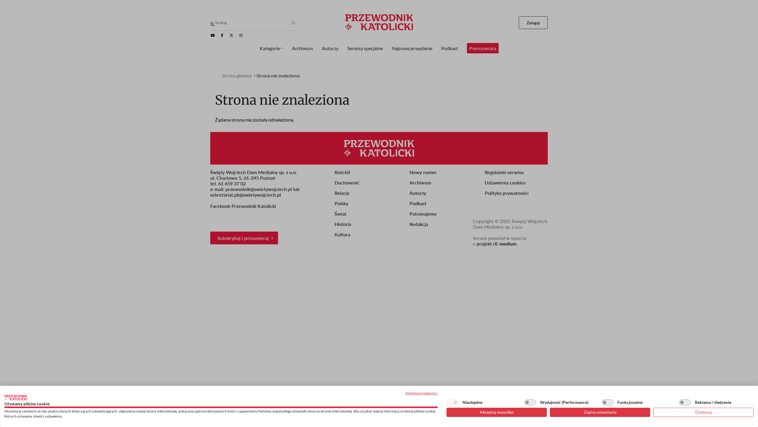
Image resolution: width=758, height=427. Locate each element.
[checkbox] (452, 402)
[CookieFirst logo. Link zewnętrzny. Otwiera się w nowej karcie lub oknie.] (15, 397)
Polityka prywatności (421, 393)
